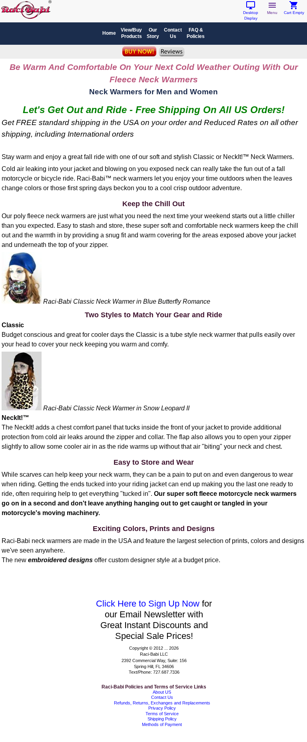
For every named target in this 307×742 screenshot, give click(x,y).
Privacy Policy (162, 708)
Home (109, 33)
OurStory (153, 33)
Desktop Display (250, 13)
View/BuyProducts (131, 33)
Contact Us (162, 697)
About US (162, 692)
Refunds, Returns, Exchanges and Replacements (162, 702)
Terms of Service (162, 713)
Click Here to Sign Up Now (147, 604)
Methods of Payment (162, 724)
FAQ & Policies (196, 33)
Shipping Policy (162, 718)
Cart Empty (294, 10)
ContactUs (173, 33)
